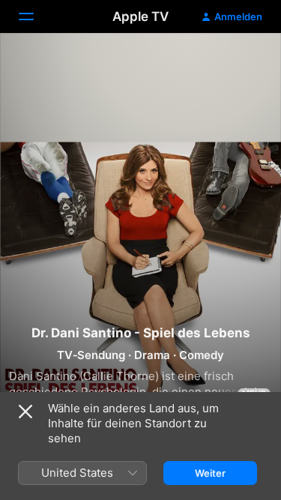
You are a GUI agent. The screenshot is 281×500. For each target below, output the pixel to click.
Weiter (210, 473)
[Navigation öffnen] (35, 16)
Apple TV (140, 16)
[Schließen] (25, 411)
